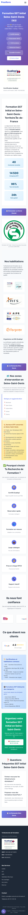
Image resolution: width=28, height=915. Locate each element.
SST (3, 871)
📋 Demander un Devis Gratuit (14, 212)
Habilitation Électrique (7, 877)
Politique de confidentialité (18, 910)
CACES (3, 869)
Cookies (16, 912)
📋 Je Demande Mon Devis (14, 367)
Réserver (4, 885)
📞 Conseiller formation (14, 52)
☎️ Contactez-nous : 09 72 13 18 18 (14, 742)
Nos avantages (5, 879)
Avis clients (4, 882)
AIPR (3, 874)
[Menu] (25, 2)
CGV (11, 912)
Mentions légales (7, 910)
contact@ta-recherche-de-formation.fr (15, 896)
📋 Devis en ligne (14, 58)
